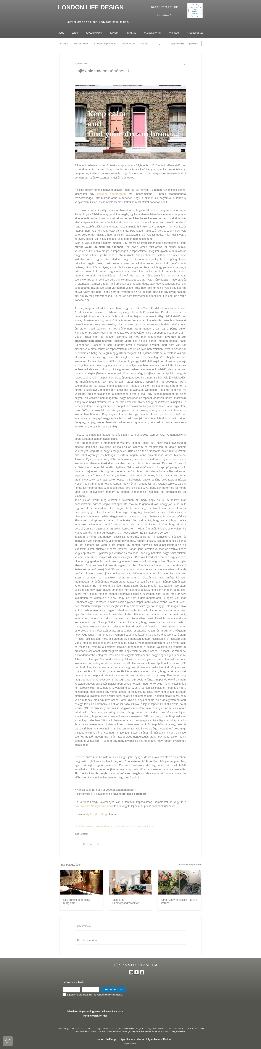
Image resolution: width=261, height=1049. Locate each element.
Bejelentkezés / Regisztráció (165, 15)
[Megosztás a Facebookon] (76, 844)
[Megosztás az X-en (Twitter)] (83, 844)
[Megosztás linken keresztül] (98, 844)
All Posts (64, 43)
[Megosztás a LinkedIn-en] (90, 844)
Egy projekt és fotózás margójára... (76, 901)
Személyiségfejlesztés (105, 43)
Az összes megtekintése (189, 864)
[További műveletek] (184, 64)
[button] (159, 43)
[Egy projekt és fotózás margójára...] (81, 882)
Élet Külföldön (81, 43)
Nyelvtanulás (128, 43)
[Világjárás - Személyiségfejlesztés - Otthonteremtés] (130, 882)
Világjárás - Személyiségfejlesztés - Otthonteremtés (126, 901)
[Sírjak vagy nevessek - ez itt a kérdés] (179, 882)
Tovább (144, 43)
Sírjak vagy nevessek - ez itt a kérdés (179, 901)
